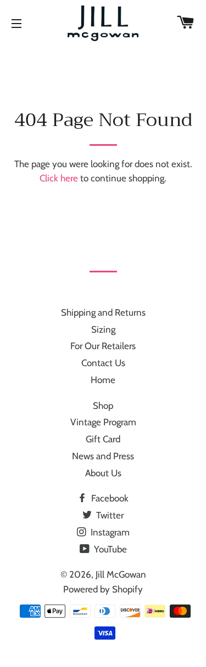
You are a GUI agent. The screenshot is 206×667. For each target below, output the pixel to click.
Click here (59, 178)
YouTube (109, 549)
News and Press (103, 456)
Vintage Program (103, 422)
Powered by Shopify (103, 589)
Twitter (109, 515)
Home (103, 379)
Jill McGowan (121, 574)
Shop (103, 405)
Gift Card (103, 439)
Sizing (103, 329)
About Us (103, 473)
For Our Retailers (103, 345)
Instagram (109, 532)
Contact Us (103, 362)
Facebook (109, 498)
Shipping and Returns (103, 312)
